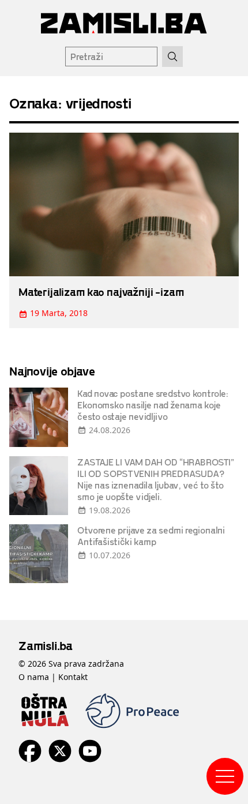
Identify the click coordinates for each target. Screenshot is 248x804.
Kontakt (73, 676)
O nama (33, 676)
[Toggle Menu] (224, 776)
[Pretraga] (172, 56)
